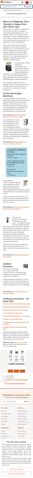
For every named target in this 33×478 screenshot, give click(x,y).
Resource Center (5, 436)
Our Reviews (4, 433)
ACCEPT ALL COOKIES (16, 469)
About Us (3, 431)
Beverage (25, 380)
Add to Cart (10, 371)
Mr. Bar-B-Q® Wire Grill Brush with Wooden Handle (16, 304)
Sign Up (28, 401)
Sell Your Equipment (22, 424)
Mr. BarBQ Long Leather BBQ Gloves (12, 319)
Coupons (3, 424)
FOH (6, 380)
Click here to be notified (20, 342)
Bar (15, 380)
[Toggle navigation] (31, 2)
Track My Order (21, 436)
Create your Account (22, 433)
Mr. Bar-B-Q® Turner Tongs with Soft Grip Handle (16, 316)
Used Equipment (5, 416)
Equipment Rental (22, 413)
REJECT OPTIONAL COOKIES (16, 473)
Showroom (3, 411)
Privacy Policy (27, 463)
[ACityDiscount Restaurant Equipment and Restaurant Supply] (6, 2)
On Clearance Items (5, 413)
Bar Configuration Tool (23, 421)
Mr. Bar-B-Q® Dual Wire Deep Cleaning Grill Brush (16, 307)
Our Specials (4, 419)
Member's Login (21, 431)
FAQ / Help (3, 438)
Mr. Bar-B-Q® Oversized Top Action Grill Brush (15, 310)
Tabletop (10, 380)
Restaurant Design (22, 416)
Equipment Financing (22, 411)
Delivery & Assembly (22, 419)
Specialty (19, 380)
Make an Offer (4, 421)
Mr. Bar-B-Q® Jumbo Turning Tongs (12, 313)
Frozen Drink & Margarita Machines (15, 383)
